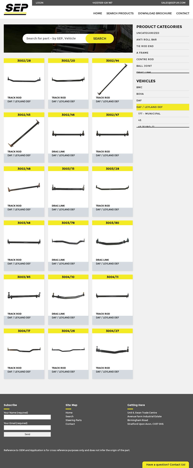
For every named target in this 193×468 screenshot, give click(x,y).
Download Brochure (155, 13)
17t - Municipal (149, 113)
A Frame (142, 52)
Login (39, 3)
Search (99, 38)
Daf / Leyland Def (149, 107)
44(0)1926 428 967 (102, 3)
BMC (139, 87)
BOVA (140, 94)
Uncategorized (147, 33)
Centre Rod (145, 59)
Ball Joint (144, 66)
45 (139, 120)
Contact (182, 13)
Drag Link (143, 72)
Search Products (120, 13)
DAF (139, 100)
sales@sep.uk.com (173, 3)
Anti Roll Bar (146, 39)
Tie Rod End (145, 46)
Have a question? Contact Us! (165, 464)
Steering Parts (74, 420)
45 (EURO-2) (146, 127)
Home (97, 13)
